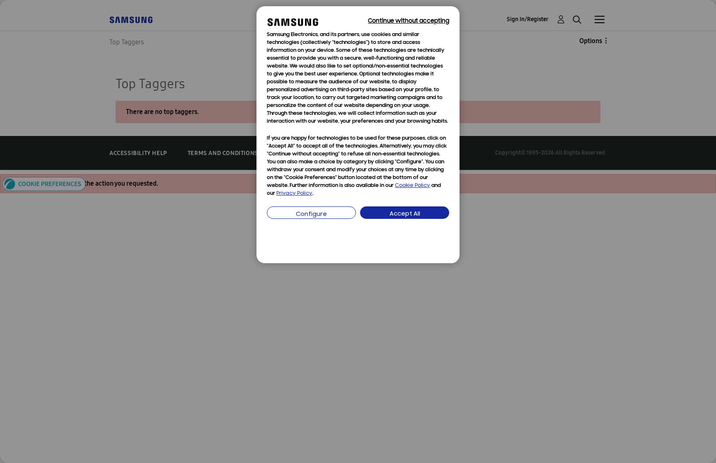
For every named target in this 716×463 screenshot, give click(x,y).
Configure (311, 214)
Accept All (404, 214)
